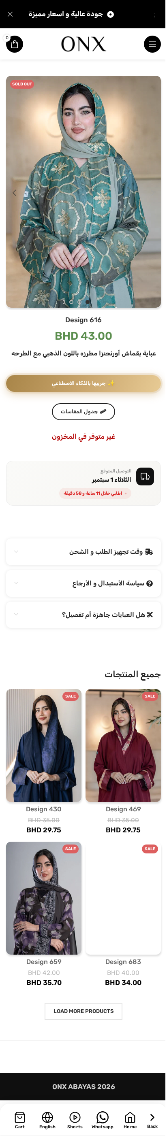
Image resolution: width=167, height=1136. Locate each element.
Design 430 (44, 809)
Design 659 (44, 962)
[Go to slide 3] (71, 302)
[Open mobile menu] (152, 44)
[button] (153, 193)
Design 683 (123, 962)
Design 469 (123, 809)
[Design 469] (123, 745)
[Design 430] (43, 745)
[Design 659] (43, 898)
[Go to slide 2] (79, 302)
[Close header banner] (10, 14)
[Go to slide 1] (88, 302)
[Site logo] (83, 43)
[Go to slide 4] (63, 302)
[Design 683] (123, 898)
